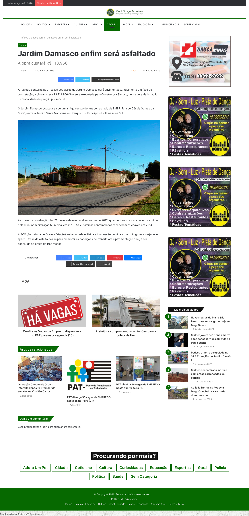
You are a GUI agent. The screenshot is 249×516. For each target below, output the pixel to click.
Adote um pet (35, 467)
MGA (23, 70)
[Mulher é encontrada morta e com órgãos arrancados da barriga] (178, 375)
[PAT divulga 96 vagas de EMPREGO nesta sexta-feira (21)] (89, 374)
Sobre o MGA (192, 24)
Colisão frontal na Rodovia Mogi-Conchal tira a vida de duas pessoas (208, 391)
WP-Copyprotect (33, 514)
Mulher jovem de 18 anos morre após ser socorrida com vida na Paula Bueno (210, 338)
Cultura (79, 24)
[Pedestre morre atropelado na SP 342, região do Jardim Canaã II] (178, 357)
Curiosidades (131, 467)
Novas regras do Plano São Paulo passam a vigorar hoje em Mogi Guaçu (211, 321)
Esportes (61, 24)
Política (42, 24)
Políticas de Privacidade (124, 499)
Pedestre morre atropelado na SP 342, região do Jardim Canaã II (211, 356)
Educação (144, 24)
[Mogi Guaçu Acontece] (124, 12)
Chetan (20, 514)
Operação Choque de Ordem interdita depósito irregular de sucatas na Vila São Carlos (36, 388)
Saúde (126, 24)
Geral (96, 24)
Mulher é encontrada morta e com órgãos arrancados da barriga (209, 373)
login (44, 426)
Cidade (111, 24)
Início (23, 37)
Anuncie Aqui (170, 24)
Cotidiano (83, 467)
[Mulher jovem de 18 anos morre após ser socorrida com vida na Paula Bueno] (178, 340)
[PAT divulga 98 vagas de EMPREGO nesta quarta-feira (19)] (138, 368)
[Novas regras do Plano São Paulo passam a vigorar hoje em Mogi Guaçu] (178, 322)
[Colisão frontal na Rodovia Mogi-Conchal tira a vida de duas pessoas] (178, 392)
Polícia (25, 24)
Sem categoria (144, 476)
